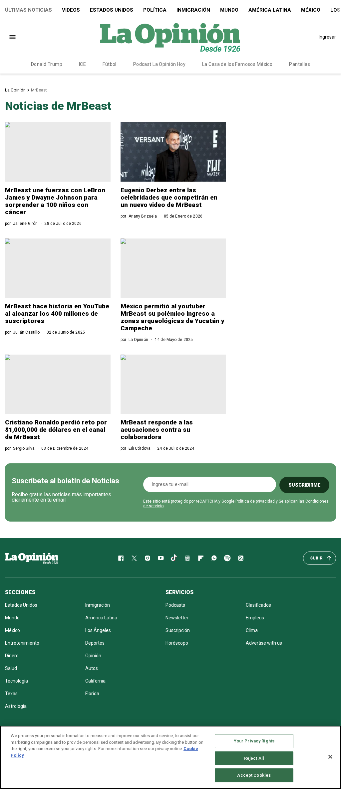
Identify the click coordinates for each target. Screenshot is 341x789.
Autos (91, 668)
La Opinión (15, 89)
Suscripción (178, 630)
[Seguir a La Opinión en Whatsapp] (214, 558)
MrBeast (39, 89)
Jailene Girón (25, 223)
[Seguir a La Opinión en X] (134, 558)
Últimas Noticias (28, 10)
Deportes (95, 643)
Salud (11, 668)
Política (155, 10)
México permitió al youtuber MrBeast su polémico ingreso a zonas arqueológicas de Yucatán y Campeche (172, 317)
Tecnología (16, 681)
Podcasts (175, 605)
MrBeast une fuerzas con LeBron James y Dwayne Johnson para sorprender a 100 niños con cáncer (55, 201)
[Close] (330, 756)
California (95, 681)
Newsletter (177, 617)
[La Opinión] (170, 37)
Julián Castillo (26, 332)
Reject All (254, 758)
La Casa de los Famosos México (237, 64)
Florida (92, 693)
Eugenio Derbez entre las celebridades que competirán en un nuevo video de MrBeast (169, 197)
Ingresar (327, 37)
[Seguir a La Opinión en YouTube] (161, 558)
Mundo (229, 10)
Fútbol (110, 64)
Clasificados (258, 605)
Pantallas (299, 64)
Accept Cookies (254, 775)
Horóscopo (177, 643)
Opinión (93, 655)
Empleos (255, 617)
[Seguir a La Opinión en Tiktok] (174, 558)
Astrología (16, 706)
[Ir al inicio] (31, 558)
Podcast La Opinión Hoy (159, 64)
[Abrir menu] (12, 37)
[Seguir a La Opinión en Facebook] (121, 558)
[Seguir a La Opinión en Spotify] (227, 558)
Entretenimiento (22, 643)
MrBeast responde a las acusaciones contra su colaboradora (157, 429)
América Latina (269, 10)
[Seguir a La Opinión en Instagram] (147, 558)
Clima (252, 630)
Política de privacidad (255, 501)
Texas (11, 693)
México (310, 10)
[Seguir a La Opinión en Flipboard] (200, 558)
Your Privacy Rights (254, 740)
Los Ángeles (98, 630)
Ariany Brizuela (143, 216)
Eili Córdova (140, 448)
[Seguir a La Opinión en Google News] (187, 558)
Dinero (12, 655)
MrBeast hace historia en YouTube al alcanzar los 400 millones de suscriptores (57, 313)
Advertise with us (264, 643)
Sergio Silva (24, 448)
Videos (71, 10)
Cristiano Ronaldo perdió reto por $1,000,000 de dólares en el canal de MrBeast (56, 429)
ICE (82, 64)
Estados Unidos (111, 10)
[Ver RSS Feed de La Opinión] (240, 558)
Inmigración (193, 10)
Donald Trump (46, 64)
